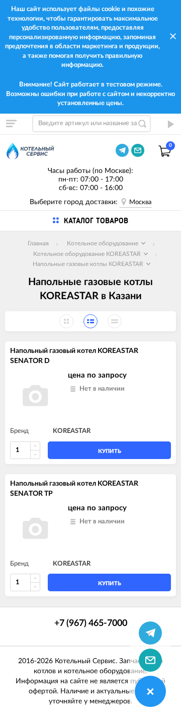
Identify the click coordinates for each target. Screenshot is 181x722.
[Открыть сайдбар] (11, 124)
